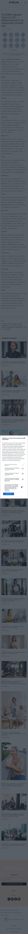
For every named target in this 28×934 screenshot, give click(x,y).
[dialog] (14, 467)
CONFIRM (8, 493)
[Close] (25, 438)
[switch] (22, 468)
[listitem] (14, 465)
